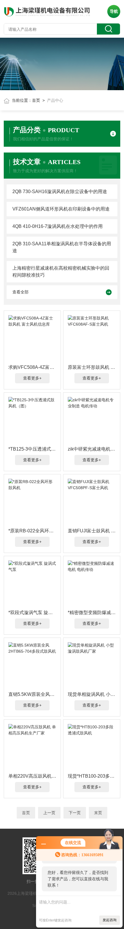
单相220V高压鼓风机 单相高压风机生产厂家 (32, 776)
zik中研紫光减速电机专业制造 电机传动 (92, 449)
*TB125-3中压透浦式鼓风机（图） (32, 449)
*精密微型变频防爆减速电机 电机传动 (92, 612)
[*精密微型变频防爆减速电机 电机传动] (92, 583)
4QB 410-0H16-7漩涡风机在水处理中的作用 (57, 226)
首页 (36, 100)
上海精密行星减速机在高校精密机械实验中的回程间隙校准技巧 (60, 271)
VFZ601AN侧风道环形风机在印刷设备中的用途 (61, 208)
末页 (98, 812)
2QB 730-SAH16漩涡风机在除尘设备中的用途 (59, 191)
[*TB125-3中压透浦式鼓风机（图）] (32, 420)
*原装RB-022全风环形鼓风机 (32, 530)
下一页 (75, 812)
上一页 (49, 812)
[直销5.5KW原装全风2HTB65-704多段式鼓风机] (32, 665)
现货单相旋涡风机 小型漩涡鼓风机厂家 (92, 694)
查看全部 (20, 292)
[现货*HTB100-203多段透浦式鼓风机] (92, 747)
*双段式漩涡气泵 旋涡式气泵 (32, 612)
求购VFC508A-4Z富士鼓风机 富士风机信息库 (32, 367)
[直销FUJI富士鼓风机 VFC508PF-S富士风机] (92, 502)
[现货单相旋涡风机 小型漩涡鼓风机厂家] (92, 665)
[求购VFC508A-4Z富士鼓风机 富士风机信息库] (32, 338)
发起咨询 (110, 920)
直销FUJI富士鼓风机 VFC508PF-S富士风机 (92, 530)
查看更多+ (32, 378)
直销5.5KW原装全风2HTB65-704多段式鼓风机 (32, 694)
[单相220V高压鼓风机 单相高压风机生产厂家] (32, 747)
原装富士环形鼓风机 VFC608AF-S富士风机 (92, 367)
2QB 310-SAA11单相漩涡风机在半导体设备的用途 (61, 247)
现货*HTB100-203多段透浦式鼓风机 (92, 776)
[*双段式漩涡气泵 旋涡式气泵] (32, 583)
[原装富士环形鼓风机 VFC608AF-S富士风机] (92, 338)
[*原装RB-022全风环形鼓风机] (32, 502)
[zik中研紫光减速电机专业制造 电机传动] (92, 420)
